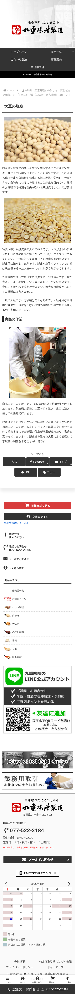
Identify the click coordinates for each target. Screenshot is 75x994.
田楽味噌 (17, 657)
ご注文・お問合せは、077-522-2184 (40, 989)
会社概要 (19, 961)
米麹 (14, 640)
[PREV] (6, 883)
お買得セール (19, 599)
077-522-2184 (27, 830)
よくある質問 (16, 568)
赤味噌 (15, 623)
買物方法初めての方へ (16, 536)
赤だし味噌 (18, 632)
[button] (49, 472)
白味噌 (15, 615)
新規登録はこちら (14, 522)
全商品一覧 (18, 590)
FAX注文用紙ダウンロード (40, 873)
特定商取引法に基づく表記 (55, 961)
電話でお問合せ (20, 548)
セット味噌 (18, 607)
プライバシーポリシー (19, 967)
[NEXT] (68, 883)
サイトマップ (56, 967)
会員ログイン (40, 516)
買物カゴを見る (40, 505)
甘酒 (14, 648)
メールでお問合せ (19, 559)
